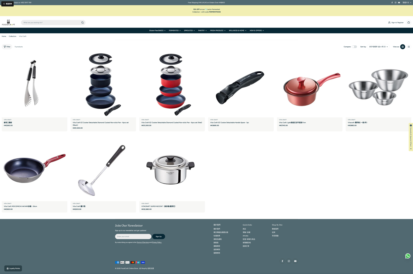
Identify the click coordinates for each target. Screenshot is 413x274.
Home (4, 36)
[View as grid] (402, 46)
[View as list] (408, 46)
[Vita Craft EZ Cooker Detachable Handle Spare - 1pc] (241, 84)
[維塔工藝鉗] (34, 84)
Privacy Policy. (157, 242)
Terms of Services (143, 242)
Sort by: (363, 47)
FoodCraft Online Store (130, 268)
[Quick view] (64, 56)
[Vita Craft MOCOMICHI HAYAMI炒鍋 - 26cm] (34, 168)
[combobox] (53, 22)
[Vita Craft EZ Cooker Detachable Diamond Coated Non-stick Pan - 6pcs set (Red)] (172, 84)
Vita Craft (7, 120)
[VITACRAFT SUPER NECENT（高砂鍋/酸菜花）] (172, 168)
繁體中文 (406, 2)
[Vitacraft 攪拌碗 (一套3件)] (378, 84)
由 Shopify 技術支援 (146, 268)
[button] (411, 137)
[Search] (82, 22)
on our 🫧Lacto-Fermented (206, 9)
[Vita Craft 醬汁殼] (103, 168)
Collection (196, 12)
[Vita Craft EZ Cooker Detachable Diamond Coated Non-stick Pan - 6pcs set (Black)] (103, 84)
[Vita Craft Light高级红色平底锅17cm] (310, 84)
